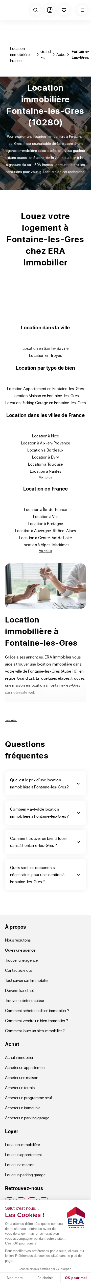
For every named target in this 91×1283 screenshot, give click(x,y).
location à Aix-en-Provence (45, 442)
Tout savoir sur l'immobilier (27, 980)
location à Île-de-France (45, 509)
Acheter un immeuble (22, 1107)
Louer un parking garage (25, 1174)
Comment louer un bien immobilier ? (35, 1030)
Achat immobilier (19, 1057)
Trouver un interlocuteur (24, 1000)
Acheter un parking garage (27, 1117)
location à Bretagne (45, 523)
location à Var (45, 516)
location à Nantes (45, 471)
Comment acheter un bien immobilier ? (37, 1010)
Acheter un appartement (25, 1067)
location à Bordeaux (45, 450)
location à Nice (45, 435)
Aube (60, 54)
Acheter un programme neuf (28, 1097)
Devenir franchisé (19, 990)
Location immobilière (22, 1144)
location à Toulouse (45, 464)
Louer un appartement (23, 1154)
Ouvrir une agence (20, 950)
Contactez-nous (18, 970)
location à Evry (45, 457)
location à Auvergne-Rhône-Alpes (45, 530)
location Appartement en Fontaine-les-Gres (45, 388)
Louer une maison (19, 1164)
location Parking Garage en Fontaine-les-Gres (45, 402)
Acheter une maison (21, 1077)
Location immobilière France (20, 54)
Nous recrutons (18, 940)
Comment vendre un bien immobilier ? (36, 1020)
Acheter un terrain (20, 1087)
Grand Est (45, 54)
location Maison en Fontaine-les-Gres (45, 395)
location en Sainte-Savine (45, 348)
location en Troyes (45, 355)
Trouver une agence (21, 960)
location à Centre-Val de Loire (45, 537)
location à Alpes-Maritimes (45, 544)
